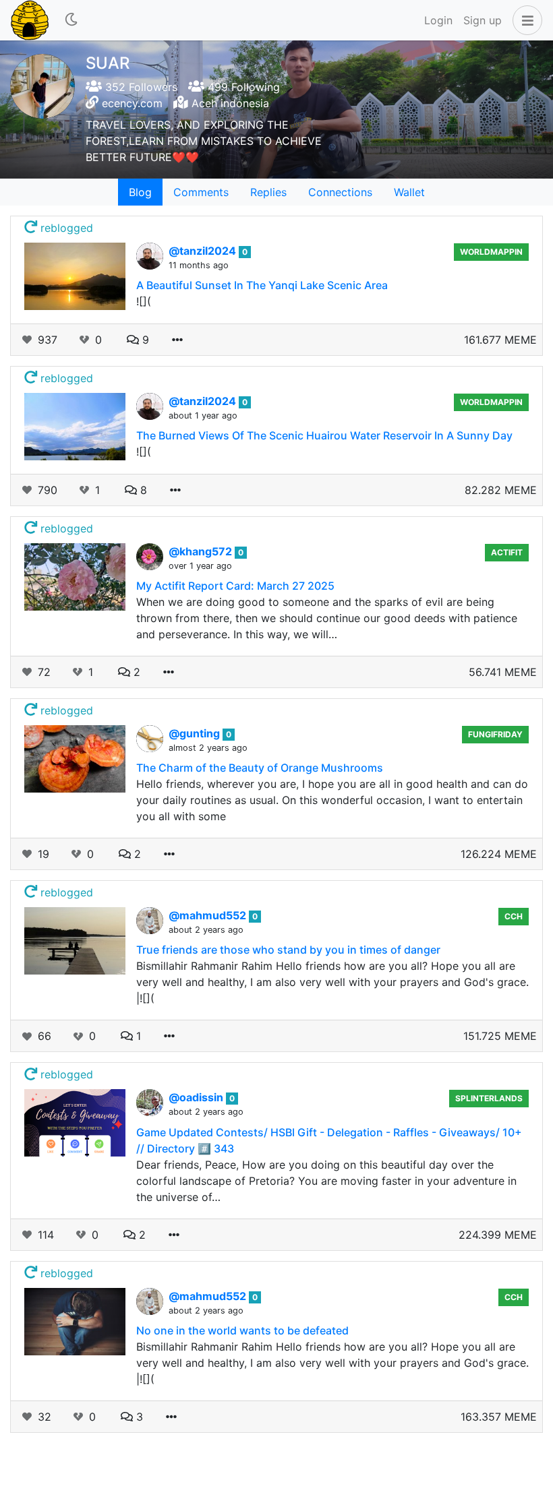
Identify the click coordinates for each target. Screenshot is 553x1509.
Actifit (507, 552)
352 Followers (139, 87)
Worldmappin (491, 252)
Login (438, 20)
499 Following (242, 87)
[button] (524, 20)
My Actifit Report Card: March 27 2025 (235, 585)
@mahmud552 (209, 915)
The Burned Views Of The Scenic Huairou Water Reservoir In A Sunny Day (324, 435)
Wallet (409, 192)
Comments (201, 192)
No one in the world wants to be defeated (242, 1330)
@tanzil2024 (204, 250)
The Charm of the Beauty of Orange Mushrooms (259, 767)
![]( (143, 301)
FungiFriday (495, 734)
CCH (513, 916)
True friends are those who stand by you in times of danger (288, 949)
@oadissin (197, 1097)
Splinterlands (489, 1098)
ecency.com (132, 103)
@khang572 (202, 551)
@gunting (196, 733)
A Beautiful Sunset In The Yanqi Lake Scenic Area (262, 285)
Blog (140, 192)
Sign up (482, 20)
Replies (268, 192)
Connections (340, 192)
